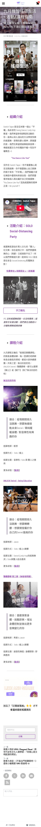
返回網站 (8, 770)
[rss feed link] (7, 782)
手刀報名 (20, 310)
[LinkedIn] (23, 776)
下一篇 (5, 758)
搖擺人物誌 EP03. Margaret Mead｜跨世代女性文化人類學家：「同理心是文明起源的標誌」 (20, 752)
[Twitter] (14, 776)
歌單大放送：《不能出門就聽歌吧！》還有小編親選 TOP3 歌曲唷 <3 (20, 762)
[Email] (31, 776)
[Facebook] (6, 776)
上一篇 (5, 747)
